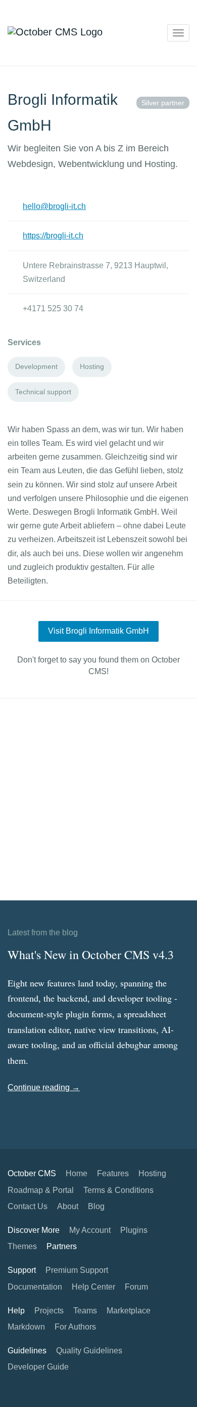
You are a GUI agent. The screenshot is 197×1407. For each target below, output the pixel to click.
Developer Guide (38, 1366)
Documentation (35, 1286)
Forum (136, 1286)
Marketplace (129, 1310)
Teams (85, 1310)
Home (76, 1173)
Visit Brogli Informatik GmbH (98, 631)
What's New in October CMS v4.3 (91, 954)
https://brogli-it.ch (53, 235)
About (67, 1206)
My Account (90, 1230)
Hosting (152, 1173)
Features (113, 1173)
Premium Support (76, 1270)
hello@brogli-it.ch (54, 206)
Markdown (26, 1326)
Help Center (93, 1286)
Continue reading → (44, 1087)
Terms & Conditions (118, 1190)
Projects (49, 1310)
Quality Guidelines (89, 1350)
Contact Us (27, 1206)
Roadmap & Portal (41, 1190)
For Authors (75, 1326)
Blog (96, 1206)
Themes (22, 1246)
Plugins (133, 1230)
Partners (61, 1246)
